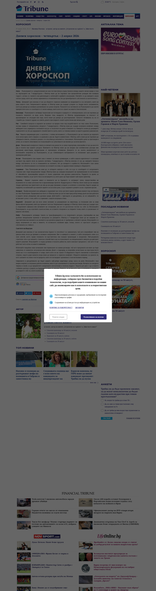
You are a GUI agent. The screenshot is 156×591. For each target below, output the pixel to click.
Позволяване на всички (94, 317)
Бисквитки (79, 307)
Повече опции (58, 317)
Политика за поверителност (60, 307)
